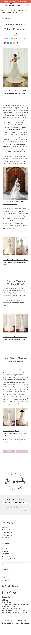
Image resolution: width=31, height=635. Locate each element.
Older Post (8, 451)
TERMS (14, 631)
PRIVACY (20, 631)
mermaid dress (14, 439)
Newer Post (22, 451)
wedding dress (7, 443)
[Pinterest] (10, 592)
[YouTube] (14, 592)
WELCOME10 (15, 507)
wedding (23, 439)
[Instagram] (7, 592)
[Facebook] (3, 592)
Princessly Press (10, 10)
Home (2, 10)
